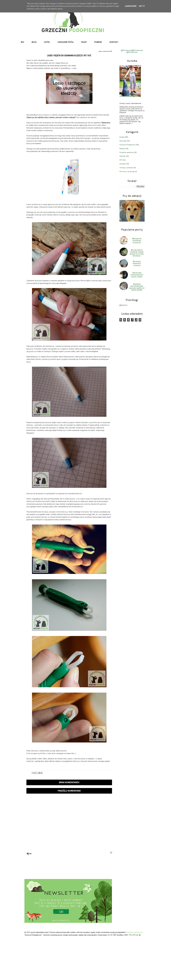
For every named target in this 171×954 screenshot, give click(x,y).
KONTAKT (114, 42)
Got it (142, 6)
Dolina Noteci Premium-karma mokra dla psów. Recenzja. (137, 253)
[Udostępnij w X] (37, 773)
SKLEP (84, 42)
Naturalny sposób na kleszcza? (136, 241)
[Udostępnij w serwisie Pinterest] (41, 773)
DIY (120, 160)
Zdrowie (122, 156)
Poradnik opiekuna (126, 152)
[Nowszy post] (29, 855)
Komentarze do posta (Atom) (73, 864)
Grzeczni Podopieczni (127, 145)
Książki (122, 137)
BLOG (34, 42)
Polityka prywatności (134, 932)
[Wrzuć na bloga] (35, 773)
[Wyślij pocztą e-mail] (33, 773)
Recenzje (122, 141)
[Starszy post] (111, 852)
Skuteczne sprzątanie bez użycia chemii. (137, 275)
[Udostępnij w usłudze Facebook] (39, 773)
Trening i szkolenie (126, 168)
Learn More (130, 6)
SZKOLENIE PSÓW (66, 42)
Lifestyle (122, 164)
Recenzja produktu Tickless (137, 264)
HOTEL (47, 42)
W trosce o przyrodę (126, 171)
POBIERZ (98, 42)
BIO (22, 42)
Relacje (122, 148)
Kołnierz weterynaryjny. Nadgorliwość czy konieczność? (136, 287)
